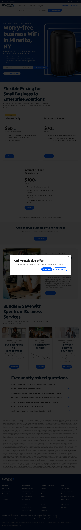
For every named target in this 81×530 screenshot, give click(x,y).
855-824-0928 (60, 269)
